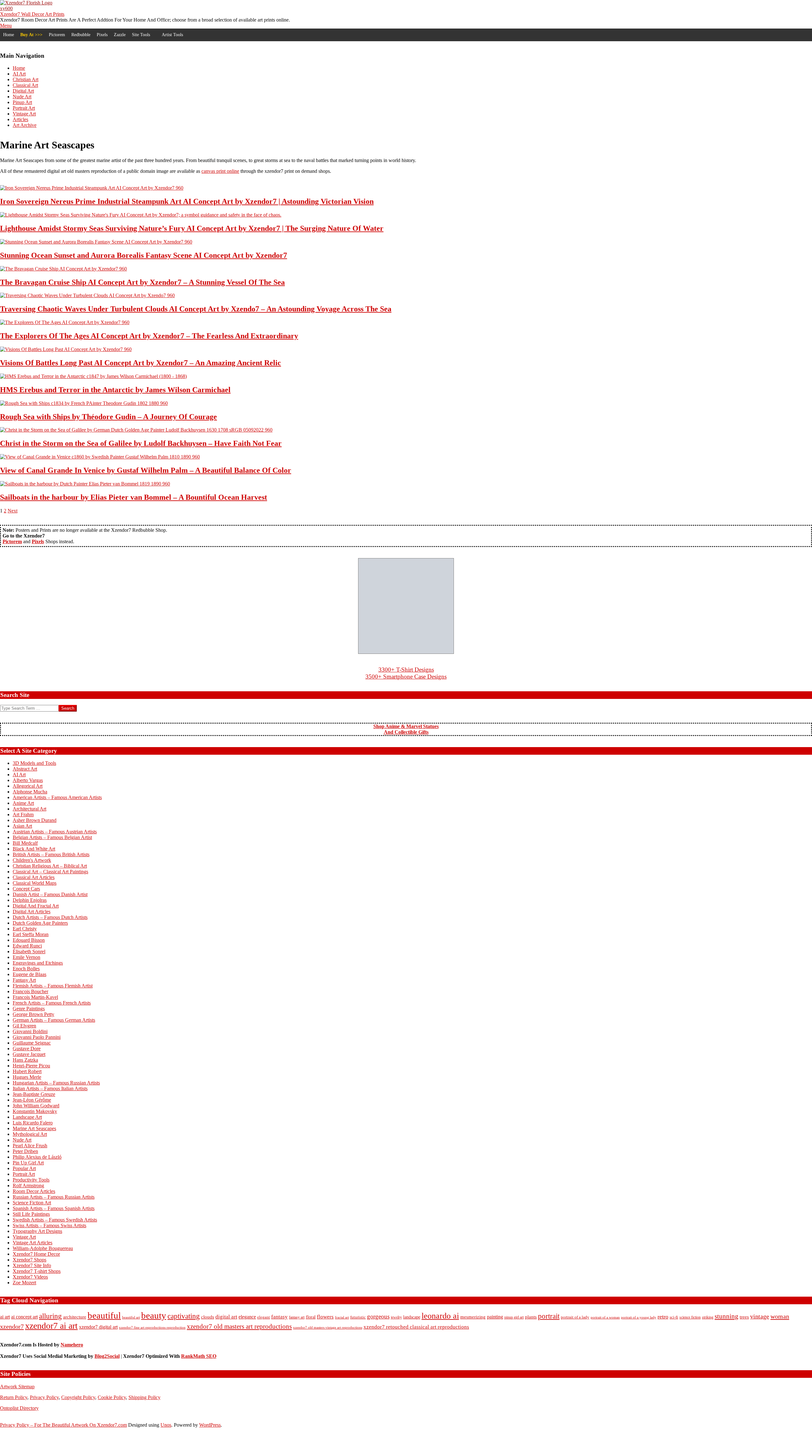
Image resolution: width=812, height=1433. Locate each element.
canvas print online (220, 171)
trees (744, 1316)
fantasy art (296, 1317)
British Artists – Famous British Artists (51, 854)
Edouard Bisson (29, 940)
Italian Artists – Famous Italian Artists (50, 1088)
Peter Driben (25, 1151)
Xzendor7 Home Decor (36, 1254)
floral (311, 1317)
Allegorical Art (28, 786)
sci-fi (674, 1317)
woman (779, 1316)
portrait (549, 1316)
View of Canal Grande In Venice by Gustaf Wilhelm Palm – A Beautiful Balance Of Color (145, 470)
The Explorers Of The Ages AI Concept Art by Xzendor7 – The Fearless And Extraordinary (149, 336)
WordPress (210, 1425)
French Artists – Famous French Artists (52, 1003)
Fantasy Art (24, 980)
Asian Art (22, 826)
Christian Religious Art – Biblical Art (50, 866)
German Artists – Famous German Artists (54, 1020)
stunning (726, 1316)
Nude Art (22, 1140)
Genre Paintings (29, 1008)
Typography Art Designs (37, 1231)
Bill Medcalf (25, 843)
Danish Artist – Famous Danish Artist (50, 894)
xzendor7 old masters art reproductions (239, 1326)
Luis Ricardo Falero (33, 1122)
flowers (325, 1317)
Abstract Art (25, 769)
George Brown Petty (33, 1014)
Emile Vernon (26, 957)
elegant (263, 1317)
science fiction (690, 1317)
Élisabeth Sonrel (29, 951)
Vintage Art (24, 1237)
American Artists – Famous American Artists (57, 797)
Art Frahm (23, 814)
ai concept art (24, 1317)
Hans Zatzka (25, 1060)
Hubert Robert (27, 1071)
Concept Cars (26, 888)
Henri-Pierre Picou (31, 1065)
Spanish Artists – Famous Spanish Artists (54, 1208)
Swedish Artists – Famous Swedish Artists (55, 1219)
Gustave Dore (27, 1048)
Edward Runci (27, 945)
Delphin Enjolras (30, 900)
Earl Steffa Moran (31, 934)
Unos (165, 1425)
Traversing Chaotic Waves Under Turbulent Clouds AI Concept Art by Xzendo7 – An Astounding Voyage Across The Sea (195, 309)
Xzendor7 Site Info (32, 1265)
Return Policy (13, 1397)
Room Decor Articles (34, 1191)
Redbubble (80, 34)
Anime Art (23, 803)
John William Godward (36, 1105)
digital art (226, 1316)
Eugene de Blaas (29, 974)
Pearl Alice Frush (30, 1145)
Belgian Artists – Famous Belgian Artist (52, 837)
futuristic (358, 1317)
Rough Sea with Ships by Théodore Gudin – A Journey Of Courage (108, 417)
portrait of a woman (605, 1317)
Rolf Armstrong (28, 1185)
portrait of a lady (575, 1317)
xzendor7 (12, 1326)
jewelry (396, 1317)
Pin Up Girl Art (28, 1162)
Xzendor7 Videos (30, 1277)
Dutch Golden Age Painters (40, 923)
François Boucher (30, 991)
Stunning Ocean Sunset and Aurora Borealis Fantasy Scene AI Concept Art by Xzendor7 (143, 255)
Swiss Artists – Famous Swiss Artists (49, 1225)
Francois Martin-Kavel (35, 997)
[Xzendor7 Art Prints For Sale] (406, 606)
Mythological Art (30, 1134)
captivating (183, 1316)
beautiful (104, 1315)
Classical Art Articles (34, 877)
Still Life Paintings (31, 1214)
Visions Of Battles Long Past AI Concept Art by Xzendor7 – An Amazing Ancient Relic (140, 363)
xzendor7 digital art (98, 1327)
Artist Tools (172, 34)
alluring (50, 1316)
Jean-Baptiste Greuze (34, 1094)
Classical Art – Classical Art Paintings (50, 871)
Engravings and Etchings (38, 963)
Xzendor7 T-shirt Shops (37, 1271)
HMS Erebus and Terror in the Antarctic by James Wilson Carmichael (115, 390)
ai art (5, 1317)
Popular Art (24, 1168)
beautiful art (131, 1317)
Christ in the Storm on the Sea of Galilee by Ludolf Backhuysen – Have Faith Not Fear (141, 443)
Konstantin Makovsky (35, 1111)
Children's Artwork (32, 860)
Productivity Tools (31, 1179)
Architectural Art (29, 808)
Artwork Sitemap (17, 1386)
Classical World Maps (34, 883)
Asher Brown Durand (34, 820)
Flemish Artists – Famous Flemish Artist (53, 985)
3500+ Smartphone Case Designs (406, 676)
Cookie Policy (112, 1397)
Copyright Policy (78, 1397)
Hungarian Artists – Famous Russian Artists (56, 1082)
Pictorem (57, 34)
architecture (74, 1316)
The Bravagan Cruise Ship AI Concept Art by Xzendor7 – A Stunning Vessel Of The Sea (142, 282)
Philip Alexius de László (37, 1157)
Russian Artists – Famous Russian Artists (54, 1197)
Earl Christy (25, 928)
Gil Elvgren (24, 1025)
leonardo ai (440, 1315)
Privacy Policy (44, 1397)
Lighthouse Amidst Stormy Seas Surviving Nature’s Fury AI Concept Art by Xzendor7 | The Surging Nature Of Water (191, 228)
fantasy (279, 1317)
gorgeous (378, 1316)
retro (663, 1316)
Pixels (102, 34)
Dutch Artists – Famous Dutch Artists (50, 917)
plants (531, 1316)
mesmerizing (473, 1316)
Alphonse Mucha (30, 791)
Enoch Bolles (26, 968)
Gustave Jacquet (29, 1054)
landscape (411, 1317)
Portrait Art (24, 1174)
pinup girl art (514, 1317)
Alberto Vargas (28, 780)
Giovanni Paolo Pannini (37, 1037)
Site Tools (141, 34)
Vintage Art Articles (32, 1242)
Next (12, 510)
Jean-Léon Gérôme (32, 1100)
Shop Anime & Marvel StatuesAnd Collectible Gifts (406, 729)
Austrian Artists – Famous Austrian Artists (55, 831)
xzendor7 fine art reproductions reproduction (152, 1327)
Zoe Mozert (24, 1282)
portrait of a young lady (638, 1317)
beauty (153, 1315)
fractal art (342, 1317)
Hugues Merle (27, 1077)
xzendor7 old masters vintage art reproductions (327, 1327)
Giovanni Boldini (30, 1031)
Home (8, 34)
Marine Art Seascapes (34, 1128)
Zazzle (120, 34)
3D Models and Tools (34, 763)
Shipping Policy (144, 1397)
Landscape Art (27, 1117)
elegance (247, 1316)
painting (495, 1316)
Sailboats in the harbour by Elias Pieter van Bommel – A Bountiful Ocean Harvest (133, 497)
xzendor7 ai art (51, 1326)
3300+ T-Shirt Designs (406, 669)
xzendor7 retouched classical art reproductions (416, 1327)
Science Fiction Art (32, 1202)
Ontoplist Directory (19, 1408)
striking (707, 1317)
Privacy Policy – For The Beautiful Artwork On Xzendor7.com (63, 1425)
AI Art (19, 774)
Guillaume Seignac (32, 1042)
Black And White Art (34, 848)
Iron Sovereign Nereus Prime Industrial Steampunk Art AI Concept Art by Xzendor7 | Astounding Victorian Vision (187, 201)
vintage (759, 1316)
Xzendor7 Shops (29, 1259)
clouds (207, 1316)
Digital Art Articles (31, 911)
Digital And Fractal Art (36, 906)
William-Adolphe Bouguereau (43, 1248)
